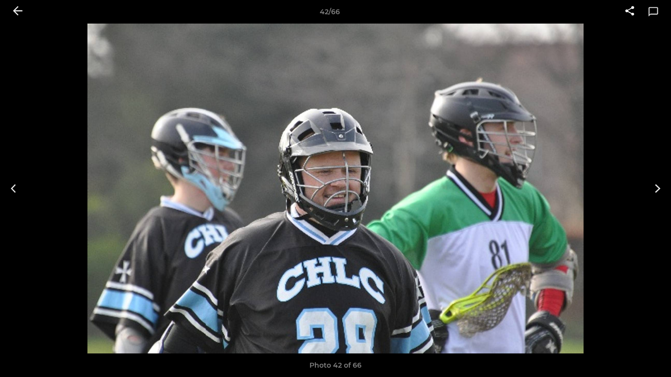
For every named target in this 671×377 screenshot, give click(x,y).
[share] (630, 12)
